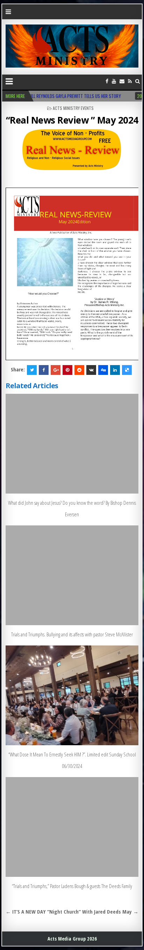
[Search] (137, 81)
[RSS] (130, 81)
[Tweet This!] (32, 370)
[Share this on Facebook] (44, 370)
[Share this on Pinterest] (67, 370)
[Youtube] (114, 81)
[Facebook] (107, 81)
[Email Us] (122, 81)
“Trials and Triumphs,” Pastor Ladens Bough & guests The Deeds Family (72, 885)
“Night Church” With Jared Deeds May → (92, 911)
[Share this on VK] (91, 370)
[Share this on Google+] (55, 370)
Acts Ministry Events (73, 108)
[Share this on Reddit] (79, 370)
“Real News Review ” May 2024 (72, 120)
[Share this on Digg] (103, 370)
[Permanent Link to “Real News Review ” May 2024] (72, 156)
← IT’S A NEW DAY (26, 911)
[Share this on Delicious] (127, 370)
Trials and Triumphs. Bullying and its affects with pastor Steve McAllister (72, 634)
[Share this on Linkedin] (115, 370)
